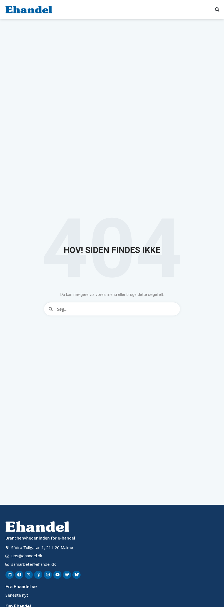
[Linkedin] (9, 575)
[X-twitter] (29, 575)
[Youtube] (57, 575)
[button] (217, 9)
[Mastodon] (67, 575)
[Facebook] (19, 575)
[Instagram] (48, 575)
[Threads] (38, 575)
